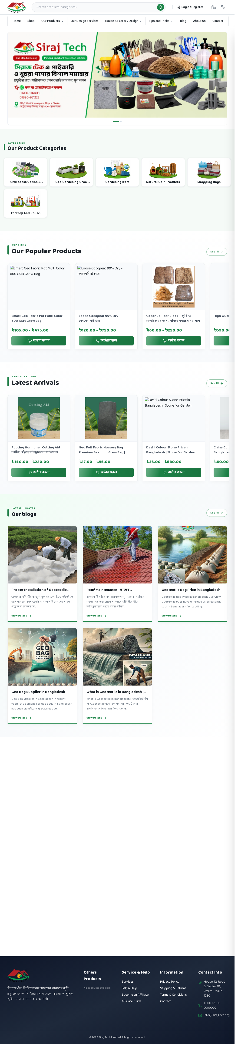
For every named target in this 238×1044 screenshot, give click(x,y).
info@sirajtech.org (217, 1015)
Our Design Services (85, 21)
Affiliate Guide (131, 1001)
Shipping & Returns (173, 988)
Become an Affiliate (135, 995)
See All (214, 251)
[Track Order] (213, 7)
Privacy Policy (169, 981)
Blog (183, 21)
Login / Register (192, 7)
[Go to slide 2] (119, 121)
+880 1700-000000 (212, 1005)
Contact (217, 21)
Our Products (50, 21)
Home (17, 21)
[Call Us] (223, 7)
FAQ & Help (129, 988)
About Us (199, 21)
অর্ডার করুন (41, 340)
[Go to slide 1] (114, 121)
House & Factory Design (121, 21)
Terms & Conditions (173, 995)
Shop (31, 21)
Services (128, 981)
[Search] (160, 7)
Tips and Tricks (159, 21)
